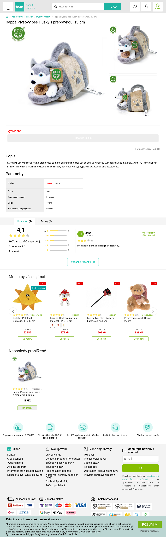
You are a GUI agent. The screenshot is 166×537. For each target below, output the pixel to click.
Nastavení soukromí (91, 531)
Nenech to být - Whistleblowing (24, 475)
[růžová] (58, 325)
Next (153, 311)
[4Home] (8, 16)
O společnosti (15, 458)
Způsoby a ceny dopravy (60, 463)
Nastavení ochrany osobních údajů (62, 476)
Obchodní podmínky (57, 481)
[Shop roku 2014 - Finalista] (114, 515)
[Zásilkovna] (15, 505)
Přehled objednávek (95, 458)
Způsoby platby (55, 467)
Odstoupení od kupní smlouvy (101, 471)
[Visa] (80, 505)
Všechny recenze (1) (83, 261)
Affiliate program (16, 467)
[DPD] (11, 512)
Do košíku (27, 338)
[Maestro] (59, 505)
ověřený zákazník (150, 234)
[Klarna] (70, 512)
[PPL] (24, 512)
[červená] (52, 325)
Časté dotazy (91, 463)
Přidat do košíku (83, 137)
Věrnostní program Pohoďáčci (63, 458)
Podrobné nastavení (149, 531)
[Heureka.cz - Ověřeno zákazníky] (127, 515)
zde (75, 534)
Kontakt (11, 454)
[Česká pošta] (29, 505)
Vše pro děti (17, 17)
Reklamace (90, 467)
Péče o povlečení (55, 485)
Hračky (29, 17)
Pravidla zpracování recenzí (99, 475)
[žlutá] (64, 325)
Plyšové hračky (43, 17)
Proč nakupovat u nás (58, 471)
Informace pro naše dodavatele (25, 471)
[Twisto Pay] (46, 505)
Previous (13, 311)
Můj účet (89, 454)
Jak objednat (53, 454)
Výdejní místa (15, 463)
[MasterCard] (68, 505)
